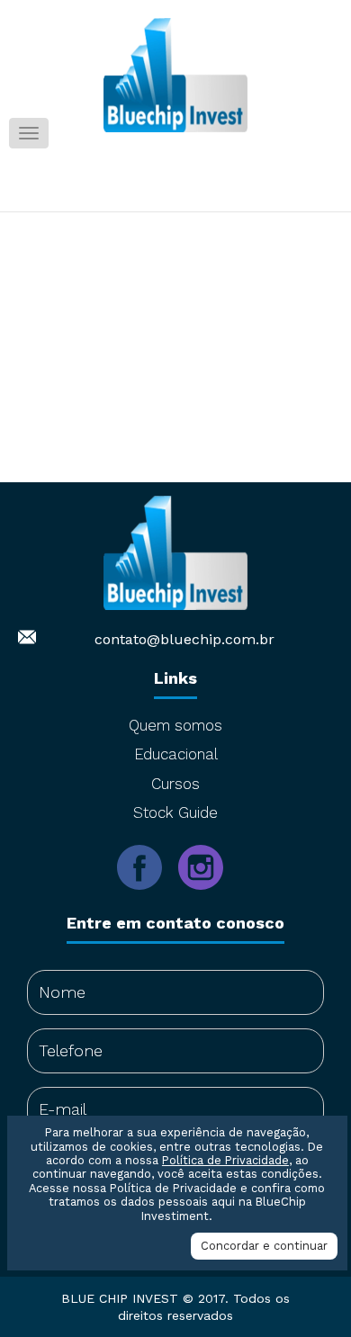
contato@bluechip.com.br (184, 639)
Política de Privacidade (225, 1160)
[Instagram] (206, 902)
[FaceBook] (147, 902)
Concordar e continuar (264, 1245)
